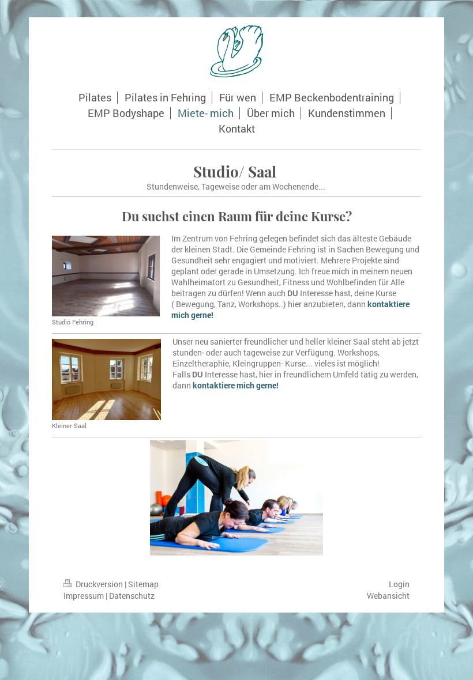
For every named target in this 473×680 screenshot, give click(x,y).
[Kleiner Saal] (106, 379)
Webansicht (388, 595)
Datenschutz (132, 595)
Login (399, 584)
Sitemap (143, 584)
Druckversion (99, 584)
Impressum (83, 595)
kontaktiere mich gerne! (236, 385)
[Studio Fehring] (106, 276)
